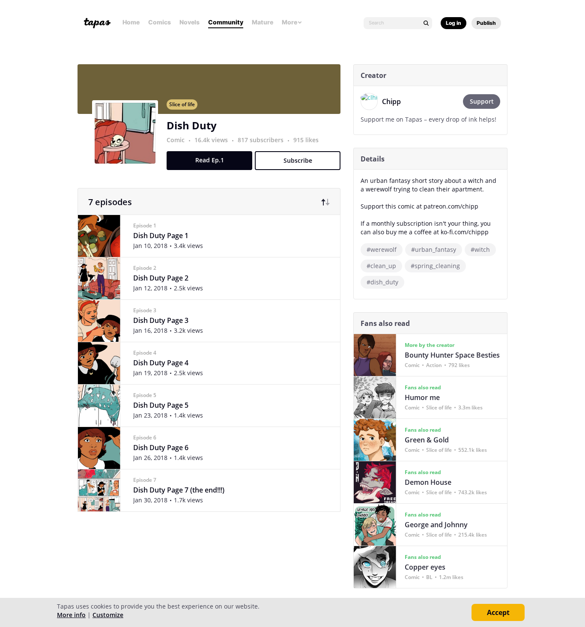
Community (225, 22)
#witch (480, 249)
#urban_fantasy (433, 249)
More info (71, 615)
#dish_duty (382, 282)
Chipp (391, 101)
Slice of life (182, 104)
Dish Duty (192, 125)
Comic (176, 140)
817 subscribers (261, 140)
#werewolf (382, 249)
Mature (262, 22)
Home (131, 22)
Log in (453, 23)
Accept (498, 612)
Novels (189, 22)
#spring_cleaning (435, 266)
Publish (486, 23)
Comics (159, 22)
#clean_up (381, 266)
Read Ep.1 (209, 160)
